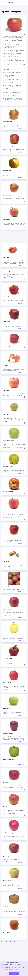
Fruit (7, 8)
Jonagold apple (7, 511)
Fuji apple (5, 365)
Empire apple (6, 321)
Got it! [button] (14, 973)
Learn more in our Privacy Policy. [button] (11, 969)
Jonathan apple (7, 537)
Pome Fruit (12, 8)
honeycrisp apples (8, 491)
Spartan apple (7, 856)
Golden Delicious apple (9, 415)
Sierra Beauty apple (8, 807)
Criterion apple (7, 271)
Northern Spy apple (8, 658)
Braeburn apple (7, 195)
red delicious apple (8, 733)
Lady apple (6, 561)
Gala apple (6, 390)
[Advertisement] (14, 236)
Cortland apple (7, 257)
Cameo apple (6, 219)
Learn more (21, 128)
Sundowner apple (7, 880)
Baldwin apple (7, 170)
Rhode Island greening (9, 759)
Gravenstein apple (8, 467)
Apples (18, 8)
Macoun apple (7, 586)
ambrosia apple (7, 121)
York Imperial (6, 932)
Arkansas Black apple (9, 146)
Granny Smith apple (8, 441)
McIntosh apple (7, 609)
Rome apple (6, 782)
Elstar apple (6, 297)
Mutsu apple (6, 635)
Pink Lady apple (7, 683)
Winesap (5, 906)
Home (2, 8)
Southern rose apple (8, 833)
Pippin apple (6, 708)
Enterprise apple (7, 346)
